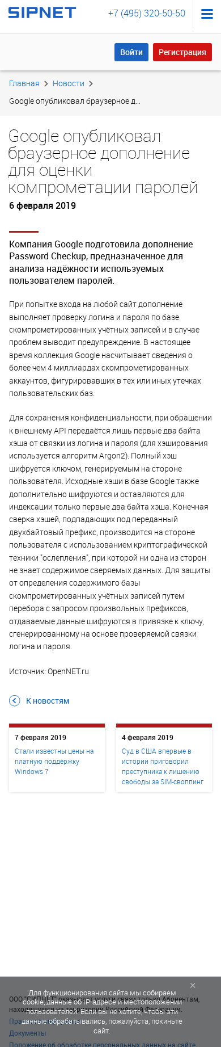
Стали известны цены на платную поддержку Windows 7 (54, 761)
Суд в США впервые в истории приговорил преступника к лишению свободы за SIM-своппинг (162, 766)
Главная (24, 83)
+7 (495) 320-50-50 (146, 13)
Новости (68, 83)
